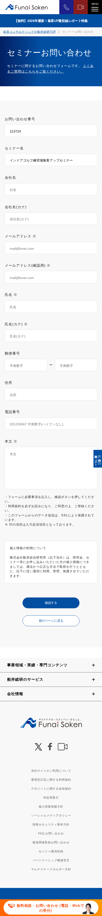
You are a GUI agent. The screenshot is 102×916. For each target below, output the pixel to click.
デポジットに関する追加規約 (51, 788)
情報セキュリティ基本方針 (51, 824)
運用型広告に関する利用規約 (51, 779)
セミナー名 (14, 148)
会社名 (10, 177)
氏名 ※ (11, 295)
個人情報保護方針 (51, 806)
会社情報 (15, 694)
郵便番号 (12, 353)
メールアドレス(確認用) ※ (28, 265)
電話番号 (12, 412)
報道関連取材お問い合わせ (51, 842)
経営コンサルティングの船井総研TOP (29, 31)
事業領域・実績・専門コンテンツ (37, 665)
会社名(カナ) (16, 207)
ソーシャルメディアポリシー (51, 815)
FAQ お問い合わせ (51, 833)
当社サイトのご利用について (51, 770)
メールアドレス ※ (20, 236)
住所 (8, 383)
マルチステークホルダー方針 (51, 869)
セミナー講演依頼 (51, 851)
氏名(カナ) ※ (16, 324)
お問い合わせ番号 (20, 119)
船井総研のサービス (25, 679)
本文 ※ (11, 441)
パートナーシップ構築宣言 (51, 860)
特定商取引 (51, 797)
